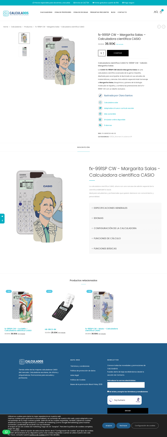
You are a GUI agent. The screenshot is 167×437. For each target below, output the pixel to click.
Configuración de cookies (145, 425)
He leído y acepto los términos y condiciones (128, 392)
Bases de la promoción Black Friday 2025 (86, 384)
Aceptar (109, 425)
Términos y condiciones (79, 366)
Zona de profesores (63, 12)
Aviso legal (74, 375)
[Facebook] (2, 221)
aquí (17, 429)
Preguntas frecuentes (99, 12)
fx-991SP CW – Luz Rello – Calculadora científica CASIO (18, 329)
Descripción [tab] (83, 147)
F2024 (112, 136)
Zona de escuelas (81, 12)
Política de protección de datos (82, 371)
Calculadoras (46, 12)
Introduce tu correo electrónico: (121, 380)
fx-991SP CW (111, 70)
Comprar (118, 53)
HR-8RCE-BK (50, 329)
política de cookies (37, 435)
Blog (113, 12)
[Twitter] (2, 216)
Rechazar (123, 425)
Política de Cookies (77, 380)
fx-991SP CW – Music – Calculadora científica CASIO (101, 329)
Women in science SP (123, 136)
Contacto (122, 12)
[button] (6, 432)
